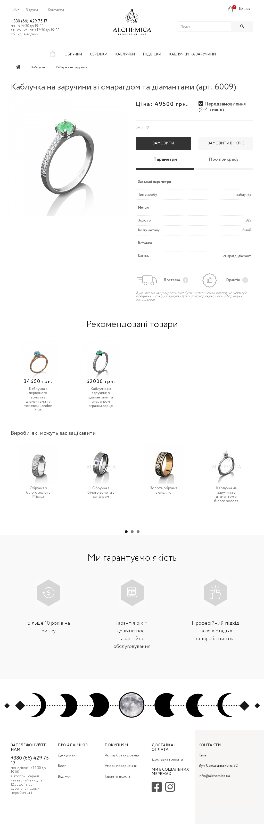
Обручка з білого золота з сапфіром (100, 492)
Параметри (165, 159)
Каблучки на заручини (192, 54)
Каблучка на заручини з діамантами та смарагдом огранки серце (100, 397)
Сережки (98, 54)
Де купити (67, 755)
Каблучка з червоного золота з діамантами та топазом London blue (38, 399)
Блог (62, 766)
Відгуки (32, 10)
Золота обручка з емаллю (163, 490)
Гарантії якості (117, 776)
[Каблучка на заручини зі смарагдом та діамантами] (67, 156)
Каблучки (125, 54)
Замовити (163, 143)
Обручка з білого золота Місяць (38, 492)
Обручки (73, 54)
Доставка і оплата (167, 759)
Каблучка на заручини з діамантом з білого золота (226, 494)
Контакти (56, 10)
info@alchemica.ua (214, 776)
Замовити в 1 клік (226, 143)
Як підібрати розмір (122, 755)
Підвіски (152, 54)
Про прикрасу (223, 159)
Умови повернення (121, 766)
